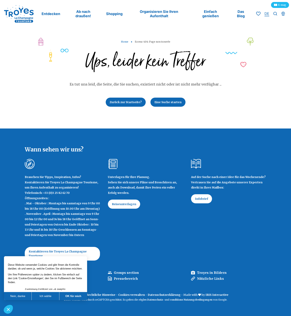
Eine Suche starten (168, 102)
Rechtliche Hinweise (100, 295)
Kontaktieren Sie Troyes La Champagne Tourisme (58, 254)
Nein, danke (17, 296)
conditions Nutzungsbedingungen (191, 299)
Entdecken (51, 14)
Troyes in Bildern (212, 273)
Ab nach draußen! (83, 14)
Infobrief (201, 199)
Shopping (114, 14)
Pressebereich (126, 279)
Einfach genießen (210, 14)
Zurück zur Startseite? (126, 102)
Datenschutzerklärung (164, 295)
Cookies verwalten (131, 295)
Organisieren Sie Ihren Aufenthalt (159, 14)
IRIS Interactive (216, 295)
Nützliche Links (210, 279)
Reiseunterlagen (124, 204)
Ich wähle (45, 296)
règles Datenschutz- (152, 299)
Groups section (126, 273)
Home (124, 41)
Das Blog (241, 14)
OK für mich (73, 296)
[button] (8, 309)
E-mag (282, 4)
